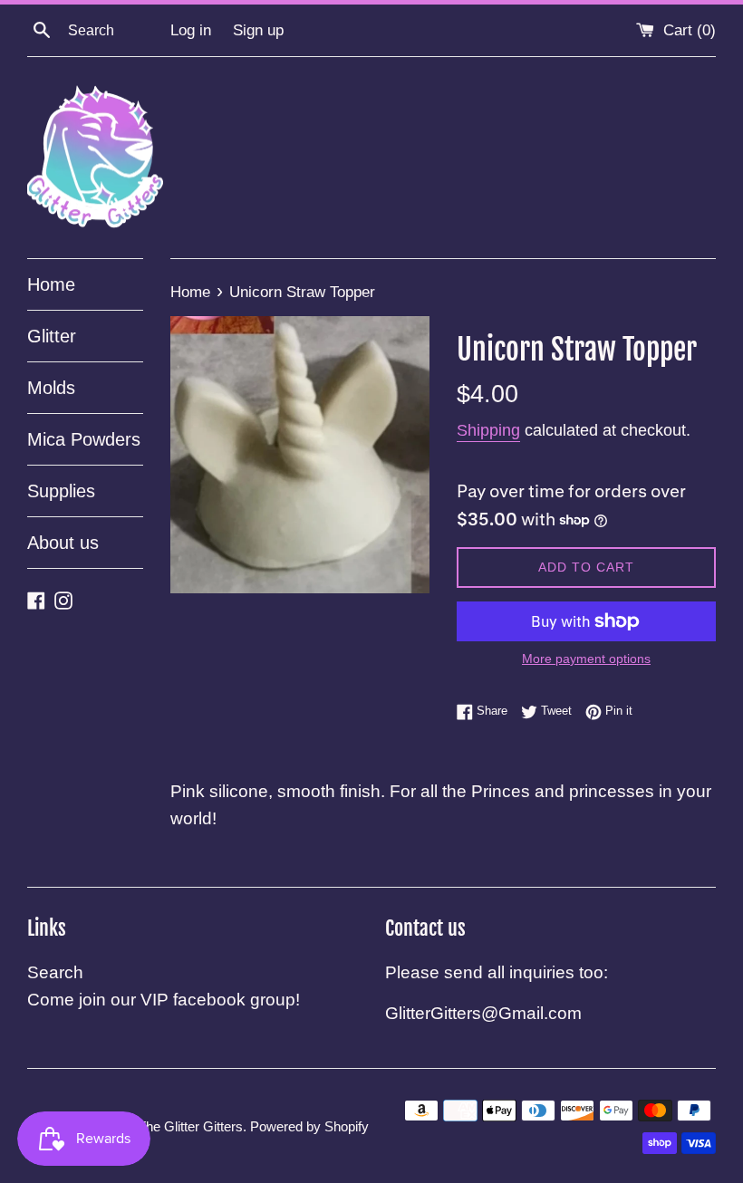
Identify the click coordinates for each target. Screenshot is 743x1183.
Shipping (488, 430)
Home (51, 284)
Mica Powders (83, 439)
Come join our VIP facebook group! (163, 999)
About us (63, 543)
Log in (190, 30)
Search (55, 972)
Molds (51, 388)
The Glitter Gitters (190, 1126)
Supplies (61, 491)
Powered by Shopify (309, 1126)
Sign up (258, 30)
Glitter (51, 336)
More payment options (586, 658)
